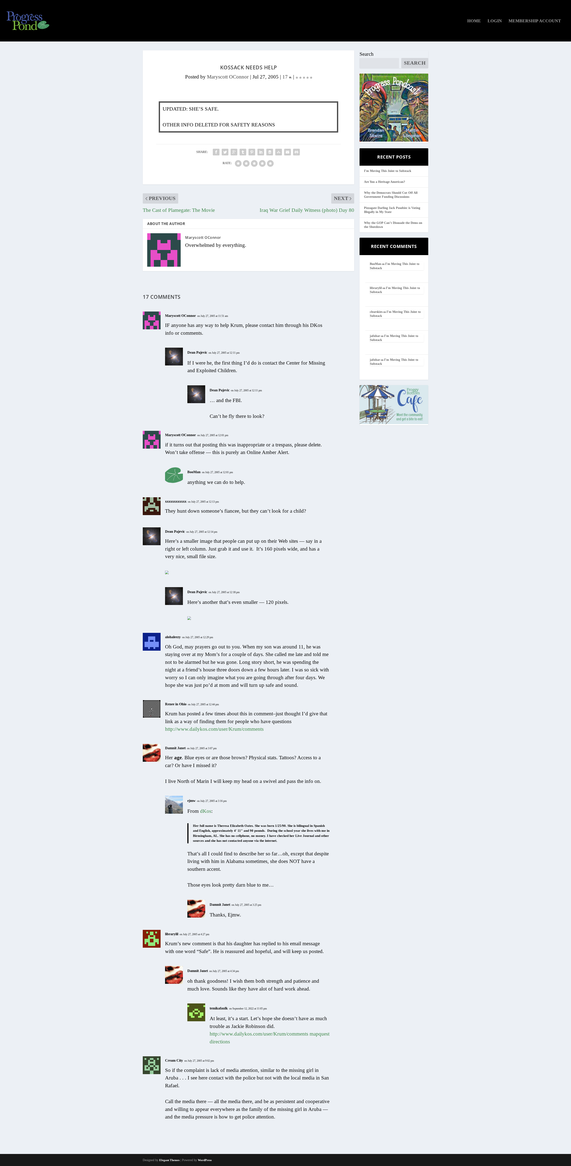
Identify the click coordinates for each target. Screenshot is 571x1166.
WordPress (205, 1160)
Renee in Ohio (175, 704)
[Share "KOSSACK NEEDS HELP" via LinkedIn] (260, 152)
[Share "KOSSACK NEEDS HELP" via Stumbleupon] (278, 152)
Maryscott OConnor (228, 77)
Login (495, 21)
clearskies (376, 312)
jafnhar (375, 336)
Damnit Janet (175, 748)
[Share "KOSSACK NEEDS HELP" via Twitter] (225, 152)
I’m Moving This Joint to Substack (387, 171)
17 (285, 77)
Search (367, 54)
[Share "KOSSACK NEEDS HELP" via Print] (296, 152)
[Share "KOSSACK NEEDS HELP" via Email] (287, 152)
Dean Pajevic (197, 352)
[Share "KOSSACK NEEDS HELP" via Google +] (234, 152)
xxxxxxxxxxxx (175, 501)
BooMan (194, 472)
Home (474, 21)
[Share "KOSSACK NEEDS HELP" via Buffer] (269, 152)
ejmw (191, 801)
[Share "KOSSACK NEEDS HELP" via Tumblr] (242, 152)
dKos (205, 811)
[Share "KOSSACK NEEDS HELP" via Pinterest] (251, 152)
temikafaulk (219, 1008)
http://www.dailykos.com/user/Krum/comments (214, 729)
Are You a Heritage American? (384, 182)
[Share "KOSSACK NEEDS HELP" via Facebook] (216, 152)
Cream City (174, 1060)
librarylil (171, 934)
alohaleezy (173, 637)
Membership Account (535, 21)
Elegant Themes (169, 1160)
